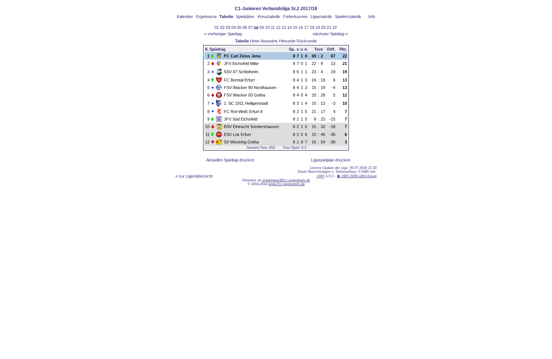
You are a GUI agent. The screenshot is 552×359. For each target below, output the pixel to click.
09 (261, 27)
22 (334, 27)
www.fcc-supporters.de (286, 184)
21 (329, 27)
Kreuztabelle (269, 16)
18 (312, 27)
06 (245, 27)
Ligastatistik (321, 16)
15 (295, 27)
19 (317, 27)
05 (239, 27)
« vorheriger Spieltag (223, 34)
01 (216, 27)
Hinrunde (287, 41)
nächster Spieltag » (330, 34)
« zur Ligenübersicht (194, 176)
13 (284, 27)
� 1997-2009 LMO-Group (357, 176)
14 (289, 27)
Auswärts (269, 41)
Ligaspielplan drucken (330, 160)
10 (267, 27)
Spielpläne (245, 16)
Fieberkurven (295, 16)
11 (273, 27)
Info (371, 16)
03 (228, 27)
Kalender (185, 16)
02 (222, 27)
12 (278, 27)
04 (233, 27)
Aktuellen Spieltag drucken (230, 160)
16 (301, 27)
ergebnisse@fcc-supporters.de (286, 180)
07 (250, 27)
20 (323, 27)
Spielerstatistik (348, 16)
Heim (254, 41)
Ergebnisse (206, 16)
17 (306, 27)
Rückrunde (307, 41)
